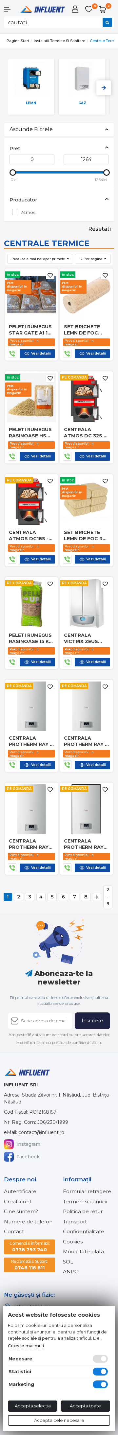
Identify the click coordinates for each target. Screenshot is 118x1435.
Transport (75, 1221)
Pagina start (18, 40)
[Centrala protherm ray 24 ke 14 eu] (31, 809)
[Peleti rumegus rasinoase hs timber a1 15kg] (31, 397)
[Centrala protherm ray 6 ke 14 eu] (86, 706)
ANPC (70, 1271)
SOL (68, 1262)
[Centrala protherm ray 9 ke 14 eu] (31, 706)
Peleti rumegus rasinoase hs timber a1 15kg (30, 432)
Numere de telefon (28, 1221)
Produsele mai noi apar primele (38, 259)
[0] (89, 9)
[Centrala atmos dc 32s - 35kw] (86, 397)
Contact (14, 1231)
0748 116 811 (29, 1265)
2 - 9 (108, 897)
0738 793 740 (29, 1247)
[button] (10, 9)
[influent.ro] (42, 9)
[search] (107, 22)
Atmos (28, 212)
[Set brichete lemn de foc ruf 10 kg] (86, 500)
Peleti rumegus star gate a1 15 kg (30, 330)
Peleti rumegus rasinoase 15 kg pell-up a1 (30, 638)
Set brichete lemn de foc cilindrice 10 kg (85, 330)
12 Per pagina (91, 259)
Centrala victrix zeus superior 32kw (84, 638)
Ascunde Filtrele (31, 129)
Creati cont (17, 1201)
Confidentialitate (83, 1231)
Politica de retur (83, 1211)
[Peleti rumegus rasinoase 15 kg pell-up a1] (31, 603)
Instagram (28, 1144)
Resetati (99, 229)
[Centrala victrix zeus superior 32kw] (86, 603)
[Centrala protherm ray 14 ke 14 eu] (86, 809)
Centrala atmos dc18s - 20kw (29, 535)
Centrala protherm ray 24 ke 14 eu (29, 844)
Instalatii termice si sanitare (59, 40)
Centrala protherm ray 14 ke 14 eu (84, 844)
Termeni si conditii (85, 1201)
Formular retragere (87, 1191)
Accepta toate (85, 1405)
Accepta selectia (33, 1405)
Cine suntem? (21, 1211)
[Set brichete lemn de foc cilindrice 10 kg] (86, 294)
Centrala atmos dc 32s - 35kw (85, 432)
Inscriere (92, 1020)
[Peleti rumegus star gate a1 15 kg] (31, 294)
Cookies (73, 1241)
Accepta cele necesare (59, 1420)
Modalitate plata (83, 1251)
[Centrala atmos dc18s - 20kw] (31, 500)
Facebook (28, 1157)
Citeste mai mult (26, 1345)
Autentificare (20, 1191)
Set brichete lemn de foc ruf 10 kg (86, 535)
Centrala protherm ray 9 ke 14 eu (31, 741)
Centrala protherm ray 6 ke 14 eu (86, 741)
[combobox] (59, 22)
